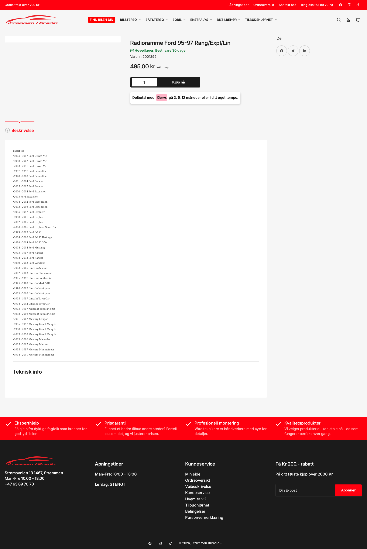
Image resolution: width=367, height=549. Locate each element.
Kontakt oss (287, 5)
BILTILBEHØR (227, 20)
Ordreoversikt (263, 5)
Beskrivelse (22, 130)
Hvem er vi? (195, 499)
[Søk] (339, 19)
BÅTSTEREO (154, 20)
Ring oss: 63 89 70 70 (317, 5)
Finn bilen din (101, 20)
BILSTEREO (128, 20)
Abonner (348, 490)
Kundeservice (197, 492)
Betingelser (195, 511)
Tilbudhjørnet (197, 505)
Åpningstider (239, 5)
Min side (192, 474)
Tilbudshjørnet (259, 20)
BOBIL (177, 20)
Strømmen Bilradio (205, 543)
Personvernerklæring (204, 517)
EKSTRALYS (199, 20)
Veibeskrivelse (198, 486)
